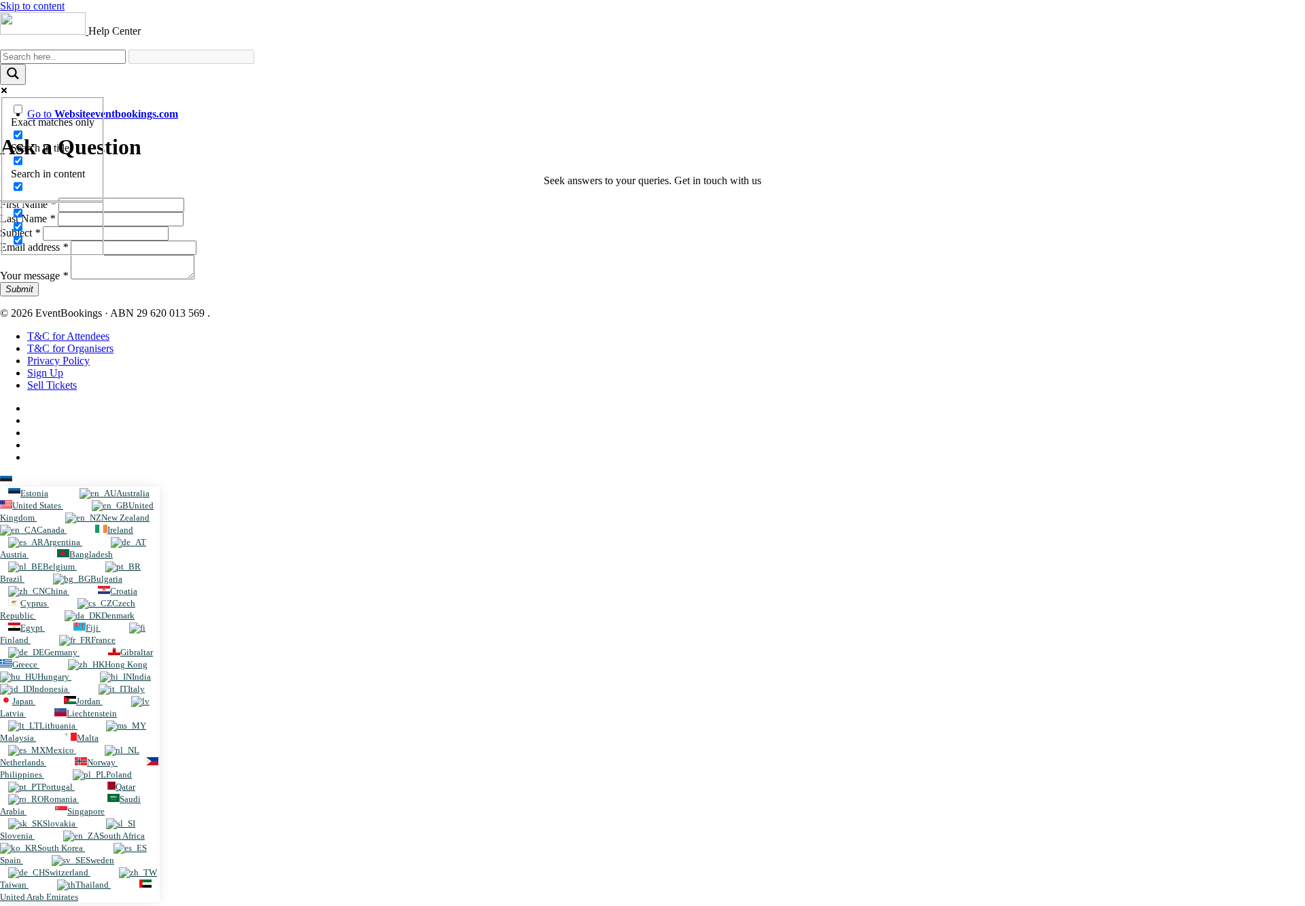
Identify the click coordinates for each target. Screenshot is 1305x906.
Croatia (123, 591)
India (141, 677)
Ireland (120, 530)
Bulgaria (106, 579)
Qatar (125, 787)
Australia (133, 493)
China (57, 591)
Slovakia (60, 823)
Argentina (63, 542)
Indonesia (51, 689)
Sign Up (45, 373)
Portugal (58, 787)
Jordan (89, 701)
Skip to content (32, 6)
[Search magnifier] (13, 74)
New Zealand (125, 517)
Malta (88, 738)
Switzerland (67, 872)
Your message (34, 275)
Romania (61, 799)
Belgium (60, 566)
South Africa (122, 836)
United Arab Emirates (39, 897)
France (103, 640)
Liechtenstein (92, 713)
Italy (136, 689)
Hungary (54, 677)
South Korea (61, 848)
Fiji (93, 628)
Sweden (100, 860)
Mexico (61, 750)
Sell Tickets (52, 385)
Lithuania (58, 725)
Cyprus (34, 603)
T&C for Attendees (68, 336)
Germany (62, 652)
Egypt (32, 628)
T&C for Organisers (70, 348)
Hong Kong (126, 664)
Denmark (118, 615)
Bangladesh (91, 554)
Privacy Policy (58, 360)
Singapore (86, 811)
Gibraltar (136, 652)
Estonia (26, 481)
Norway (102, 762)
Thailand (93, 884)
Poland (119, 774)
